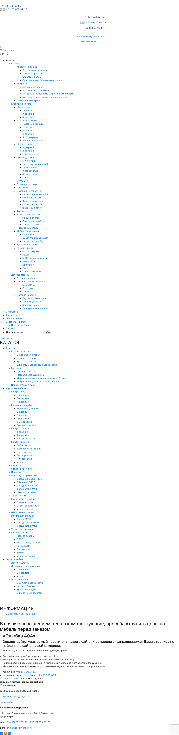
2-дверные (28, 110)
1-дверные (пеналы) (33, 123)
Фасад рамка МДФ (32, 204)
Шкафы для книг (26, 157)
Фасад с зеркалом (32, 201)
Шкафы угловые (25, 144)
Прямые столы (30, 217)
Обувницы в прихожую (29, 191)
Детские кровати (26, 294)
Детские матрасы (32, 87)
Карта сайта (6, 702)
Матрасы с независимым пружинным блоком (47, 93)
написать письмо (12, 678)
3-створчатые (30, 170)
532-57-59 (16, 722)
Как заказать (13, 315)
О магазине (12, 311)
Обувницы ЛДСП (31, 197)
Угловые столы (30, 224)
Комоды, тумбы (25, 248)
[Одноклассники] (5, 733)
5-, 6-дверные (30, 137)
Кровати (15, 63)
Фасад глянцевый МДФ (35, 194)
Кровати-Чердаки (32, 305)
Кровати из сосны (27, 66)
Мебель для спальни (28, 231)
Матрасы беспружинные (35, 90)
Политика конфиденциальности (17, 696)
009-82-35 (39, 722)
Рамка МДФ (28, 261)
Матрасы (22, 83)
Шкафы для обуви (32, 207)
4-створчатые (30, 174)
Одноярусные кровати (34, 308)
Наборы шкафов (31, 154)
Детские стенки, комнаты (31, 281)
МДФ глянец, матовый (34, 258)
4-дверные (28, 117)
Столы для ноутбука (33, 221)
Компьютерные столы (29, 214)
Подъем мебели (20, 325)
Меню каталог (8, 338)
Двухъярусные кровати (35, 298)
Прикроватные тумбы (29, 100)
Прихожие (22, 187)
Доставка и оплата (16, 321)
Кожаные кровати (32, 73)
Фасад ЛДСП (29, 234)
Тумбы (26, 268)
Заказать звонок (89, 41)
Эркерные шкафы (32, 140)
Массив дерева (30, 251)
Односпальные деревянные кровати (42, 80)
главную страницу (26, 671)
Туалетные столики (27, 244)
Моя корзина (7, 50)
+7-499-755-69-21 (47, 675)
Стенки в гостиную (27, 184)
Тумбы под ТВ (24, 211)
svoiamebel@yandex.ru (91, 36)
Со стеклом (29, 264)
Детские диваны (26, 278)
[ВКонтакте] (1, 733)
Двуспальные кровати (34, 70)
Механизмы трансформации (21, 613)
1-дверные (28, 147)
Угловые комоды (31, 271)
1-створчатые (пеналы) (35, 164)
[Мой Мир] (9, 733)
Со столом (28, 288)
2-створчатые (30, 167)
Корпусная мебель (21, 103)
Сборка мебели (14, 318)
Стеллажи (22, 180)
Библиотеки (29, 160)
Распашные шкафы (27, 120)
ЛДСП (25, 254)
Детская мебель (20, 274)
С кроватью (29, 284)
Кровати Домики (31, 301)
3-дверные (28, 113)
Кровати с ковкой (32, 76)
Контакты (11, 328)
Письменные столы (27, 227)
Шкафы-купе (24, 107)
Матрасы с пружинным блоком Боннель (44, 97)
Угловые (26, 177)
